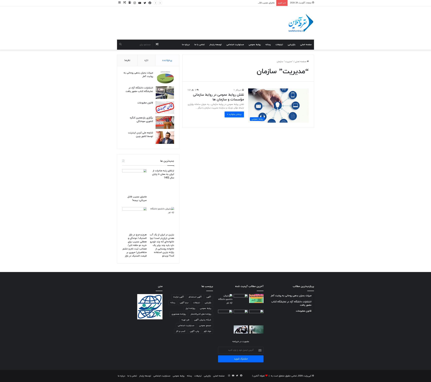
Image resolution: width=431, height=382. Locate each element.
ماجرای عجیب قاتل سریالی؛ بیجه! (259, 2)
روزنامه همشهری (179, 314)
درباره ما (186, 44)
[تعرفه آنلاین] (300, 23)
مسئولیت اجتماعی (235, 44)
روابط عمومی (255, 44)
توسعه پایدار (215, 44)
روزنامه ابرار (190, 308)
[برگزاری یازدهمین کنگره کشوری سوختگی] (165, 122)
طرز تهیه (185, 320)
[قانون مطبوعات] (165, 107)
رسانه (268, 44)
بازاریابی (291, 44)
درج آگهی (184, 302)
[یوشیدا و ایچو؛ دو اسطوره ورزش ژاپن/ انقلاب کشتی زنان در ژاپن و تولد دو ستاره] (241, 329)
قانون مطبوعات (145, 102)
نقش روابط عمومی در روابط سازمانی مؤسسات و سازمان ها (218, 97)
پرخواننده (167, 60)
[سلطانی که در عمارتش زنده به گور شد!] (225, 317)
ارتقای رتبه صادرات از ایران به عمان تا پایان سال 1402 (163, 174)
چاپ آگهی (194, 331)
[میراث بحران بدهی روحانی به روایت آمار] (165, 77)
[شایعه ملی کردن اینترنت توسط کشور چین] (165, 137)
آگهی (208, 297)
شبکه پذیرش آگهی (202, 320)
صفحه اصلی (306, 44)
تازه (146, 60)
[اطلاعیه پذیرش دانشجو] (256, 298)
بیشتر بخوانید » (234, 114)
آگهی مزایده (178, 297)
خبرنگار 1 (237, 90)
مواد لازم (207, 331)
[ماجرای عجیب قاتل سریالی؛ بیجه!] (134, 181)
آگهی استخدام (195, 297)
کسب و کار (180, 331)
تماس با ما (199, 44)
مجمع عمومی (205, 325)
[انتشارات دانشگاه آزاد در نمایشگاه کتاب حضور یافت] (165, 92)
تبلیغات (279, 44)
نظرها (127, 60)
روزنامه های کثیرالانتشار (201, 314)
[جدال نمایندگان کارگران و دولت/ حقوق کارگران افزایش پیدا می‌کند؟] (241, 317)
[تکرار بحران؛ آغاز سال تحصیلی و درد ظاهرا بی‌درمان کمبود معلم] (256, 329)
